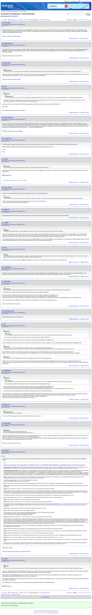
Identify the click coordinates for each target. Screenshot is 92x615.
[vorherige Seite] (78, 19)
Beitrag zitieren (85, 38)
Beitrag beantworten (75, 38)
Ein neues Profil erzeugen (85, 1)
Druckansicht (46, 597)
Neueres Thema (6, 594)
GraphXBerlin (7, 267)
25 (38, 19)
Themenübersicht (14, 19)
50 (40, 19)
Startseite (3, 11)
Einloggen (75, 1)
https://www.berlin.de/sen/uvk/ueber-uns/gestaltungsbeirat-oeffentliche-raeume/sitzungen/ (66, 504)
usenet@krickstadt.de (25, 551)
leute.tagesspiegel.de (72, 144)
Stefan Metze (7, 22)
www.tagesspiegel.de (78, 198)
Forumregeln (55, 611)
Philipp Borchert (8, 43)
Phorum (39, 612)
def (4, 324)
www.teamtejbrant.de (41, 201)
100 (43, 19)
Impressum (36, 611)
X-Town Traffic (7, 187)
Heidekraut (6, 209)
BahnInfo (57, 612)
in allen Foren (47, 19)
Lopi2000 (6, 222)
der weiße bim (14, 16)
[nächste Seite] (90, 19)
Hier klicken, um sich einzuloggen (10, 605)
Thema (20, 11)
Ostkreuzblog (17, 36)
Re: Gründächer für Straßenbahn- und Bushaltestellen (13, 24)
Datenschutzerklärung (45, 611)
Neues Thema (24, 19)
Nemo (5, 86)
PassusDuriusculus (9, 311)
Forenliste (5, 19)
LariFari (6, 159)
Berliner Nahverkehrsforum (12, 11)
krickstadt (6, 450)
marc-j (5, 247)
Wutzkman (6, 404)
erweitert (89, 15)
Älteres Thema (16, 594)
